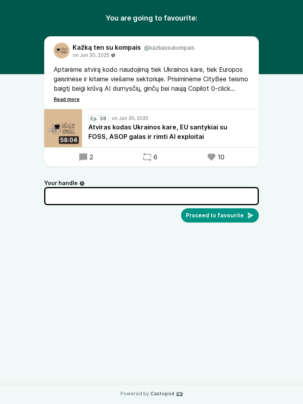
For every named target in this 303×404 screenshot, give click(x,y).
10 (221, 157)
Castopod (162, 394)
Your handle (61, 183)
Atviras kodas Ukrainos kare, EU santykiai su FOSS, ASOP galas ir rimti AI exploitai (157, 131)
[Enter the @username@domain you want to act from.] (82, 183)
